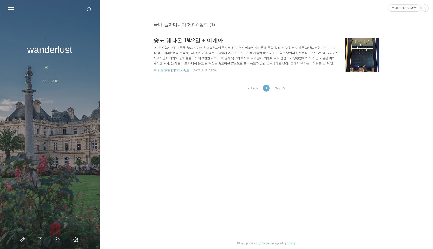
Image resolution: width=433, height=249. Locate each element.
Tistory (291, 243)
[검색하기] (89, 9)
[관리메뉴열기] (425, 8)
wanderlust (49, 49)
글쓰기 (23, 239)
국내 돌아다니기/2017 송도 (171, 70)
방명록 (41, 239)
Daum (265, 243)
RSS (58, 239)
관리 (76, 239)
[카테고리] (11, 10)
